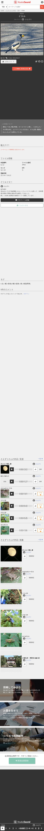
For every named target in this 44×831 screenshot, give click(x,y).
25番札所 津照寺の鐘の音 (31, 658)
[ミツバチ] (5, 506)
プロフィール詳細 (23, 200)
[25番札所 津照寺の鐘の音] (11, 661)
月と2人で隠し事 (6, 464)
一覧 (39, 459)
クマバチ (3, 512)
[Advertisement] (22, 95)
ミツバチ (3, 500)
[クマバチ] (5, 518)
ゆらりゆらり (5, 476)
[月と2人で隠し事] (5, 469)
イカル (3, 825)
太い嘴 (4, 284)
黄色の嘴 (11, 284)
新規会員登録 (23, 761)
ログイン (26, 294)
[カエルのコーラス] (5, 493)
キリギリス (4, 525)
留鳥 (17, 284)
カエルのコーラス (6, 488)
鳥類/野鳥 (27, 284)
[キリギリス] (5, 530)
